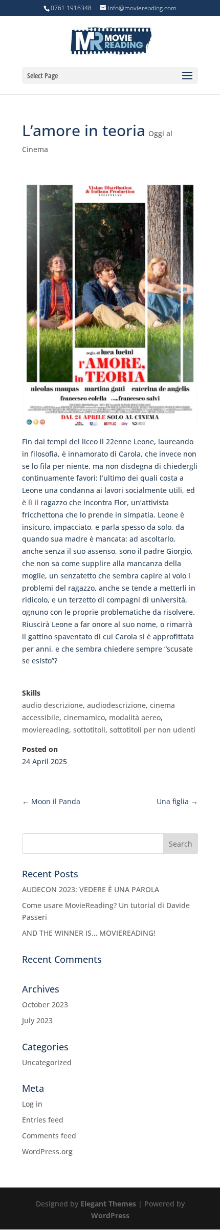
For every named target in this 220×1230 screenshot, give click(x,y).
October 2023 (45, 1004)
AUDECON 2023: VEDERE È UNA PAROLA (90, 889)
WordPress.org (47, 1151)
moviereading (45, 730)
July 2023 (37, 1020)
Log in (32, 1104)
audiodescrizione (116, 705)
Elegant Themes (108, 1204)
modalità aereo (135, 717)
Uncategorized (47, 1062)
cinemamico (84, 717)
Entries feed (42, 1120)
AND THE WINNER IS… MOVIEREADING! (89, 933)
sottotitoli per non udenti (152, 730)
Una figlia (177, 801)
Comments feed (49, 1135)
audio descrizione (52, 705)
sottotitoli (89, 730)
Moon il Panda (51, 801)
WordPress (110, 1215)
